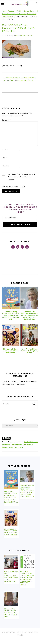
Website (5, 166)
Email (4, 158)
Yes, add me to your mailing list (13, 187)
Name (5, 149)
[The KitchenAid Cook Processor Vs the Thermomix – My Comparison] (11, 562)
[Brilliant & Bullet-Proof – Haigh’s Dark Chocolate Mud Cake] (11, 599)
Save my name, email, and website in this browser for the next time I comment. (21, 177)
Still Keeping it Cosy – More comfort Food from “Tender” (11, 351)
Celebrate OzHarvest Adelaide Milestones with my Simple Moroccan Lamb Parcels (20, 14)
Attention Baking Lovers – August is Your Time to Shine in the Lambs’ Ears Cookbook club (10, 315)
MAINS (18, 11)
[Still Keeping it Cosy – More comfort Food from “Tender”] (11, 335)
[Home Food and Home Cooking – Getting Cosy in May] (29, 335)
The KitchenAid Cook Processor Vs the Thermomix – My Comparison (11, 576)
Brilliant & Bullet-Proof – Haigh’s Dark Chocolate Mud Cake (11, 612)
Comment (6, 120)
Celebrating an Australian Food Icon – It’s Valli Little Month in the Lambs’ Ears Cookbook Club (29, 315)
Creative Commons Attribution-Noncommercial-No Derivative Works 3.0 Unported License (20, 444)
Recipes (11, 11)
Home (4, 11)
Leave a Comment (27, 35)
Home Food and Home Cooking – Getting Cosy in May (29, 351)
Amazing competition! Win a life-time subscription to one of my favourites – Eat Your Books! (27, 578)
